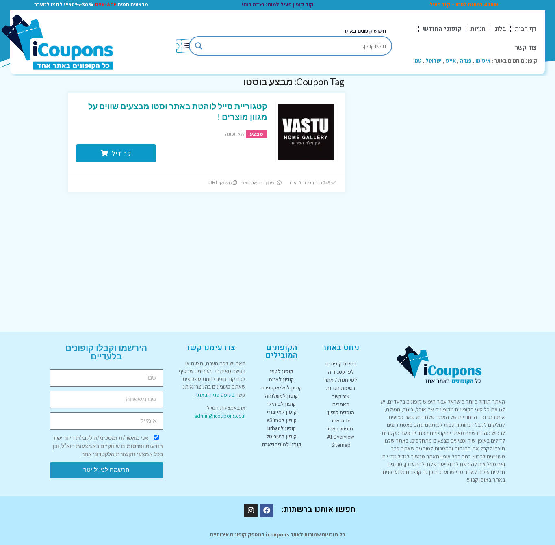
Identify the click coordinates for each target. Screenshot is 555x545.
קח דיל (120, 153)
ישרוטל (433, 60)
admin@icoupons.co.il (219, 416)
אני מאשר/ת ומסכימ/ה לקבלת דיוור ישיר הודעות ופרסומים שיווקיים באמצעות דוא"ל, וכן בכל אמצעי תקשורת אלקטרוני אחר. (107, 446)
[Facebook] (266, 510)
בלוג (500, 28)
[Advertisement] (426, 198)
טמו (417, 60)
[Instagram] (251, 510)
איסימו (482, 60)
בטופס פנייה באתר (214, 394)
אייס (451, 60)
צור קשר (526, 47)
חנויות (478, 28)
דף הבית (526, 28)
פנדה (465, 60)
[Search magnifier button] (198, 46)
